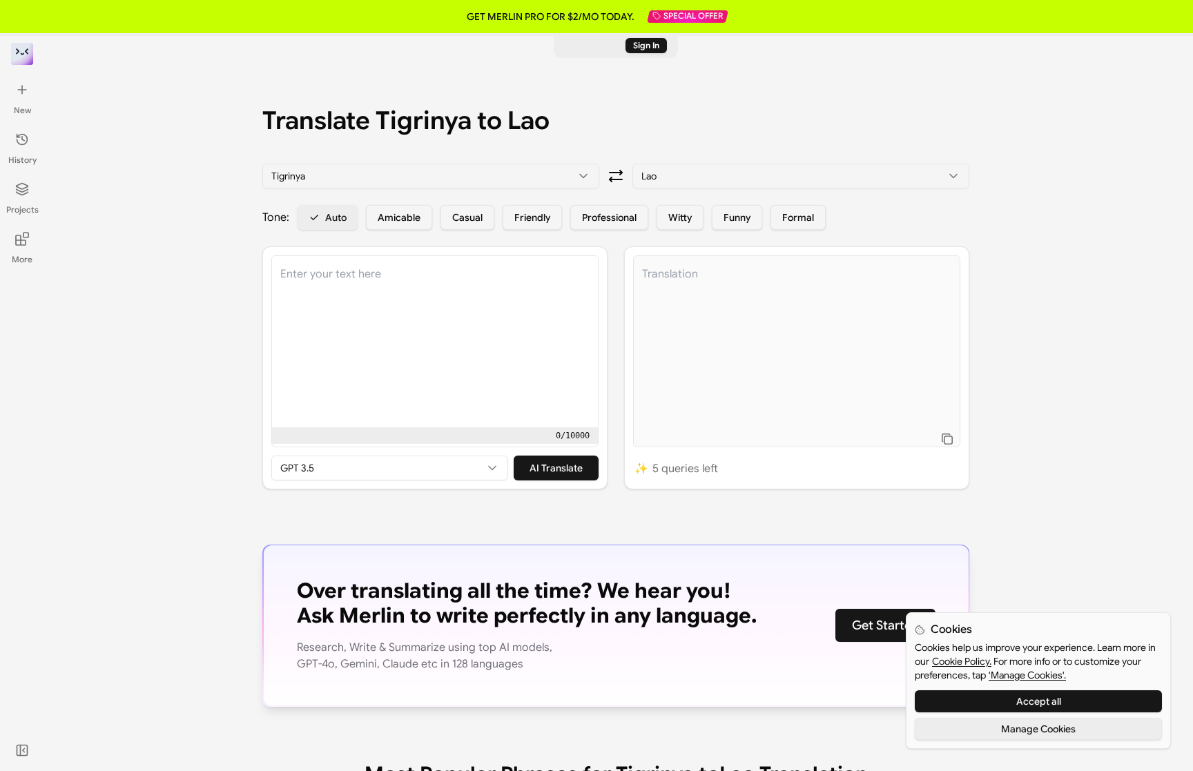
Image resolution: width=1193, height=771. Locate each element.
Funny (737, 217)
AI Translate (556, 468)
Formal (798, 217)
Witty (680, 217)
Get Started (885, 625)
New (22, 110)
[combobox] (430, 176)
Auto (336, 217)
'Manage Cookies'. (1027, 675)
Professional (609, 217)
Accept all (1038, 701)
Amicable (399, 217)
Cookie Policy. (961, 661)
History (22, 160)
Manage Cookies (1038, 729)
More (22, 259)
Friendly (532, 217)
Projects (22, 209)
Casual (467, 217)
